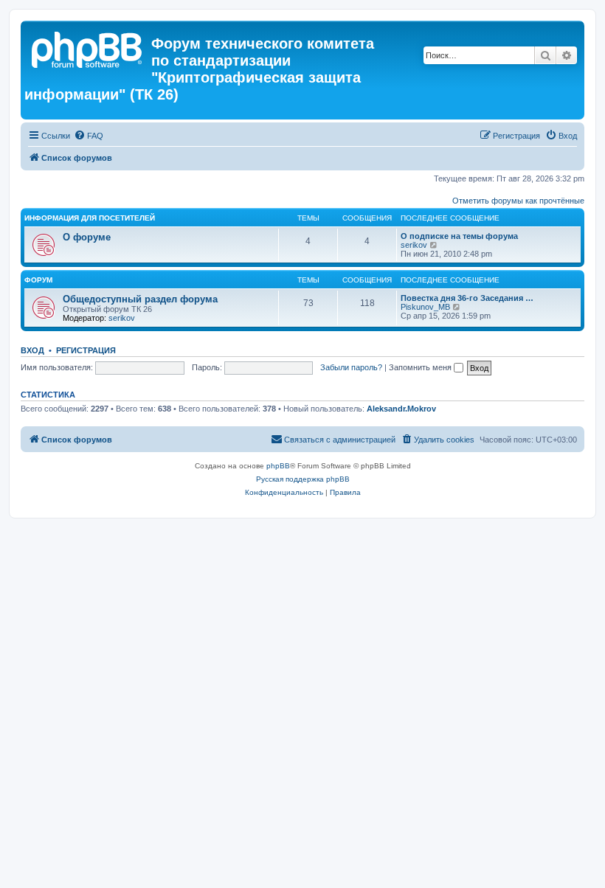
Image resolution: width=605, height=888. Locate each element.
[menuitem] (88, 136)
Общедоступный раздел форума (140, 299)
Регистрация (86, 350)
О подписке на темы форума (459, 236)
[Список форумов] (87, 48)
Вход (32, 350)
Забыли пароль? (351, 367)
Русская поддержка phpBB (303, 479)
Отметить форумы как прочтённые (518, 200)
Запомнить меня (421, 367)
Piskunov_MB (425, 306)
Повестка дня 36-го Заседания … (467, 298)
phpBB (278, 466)
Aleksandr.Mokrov (401, 408)
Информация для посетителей (89, 218)
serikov (414, 244)
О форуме (87, 237)
